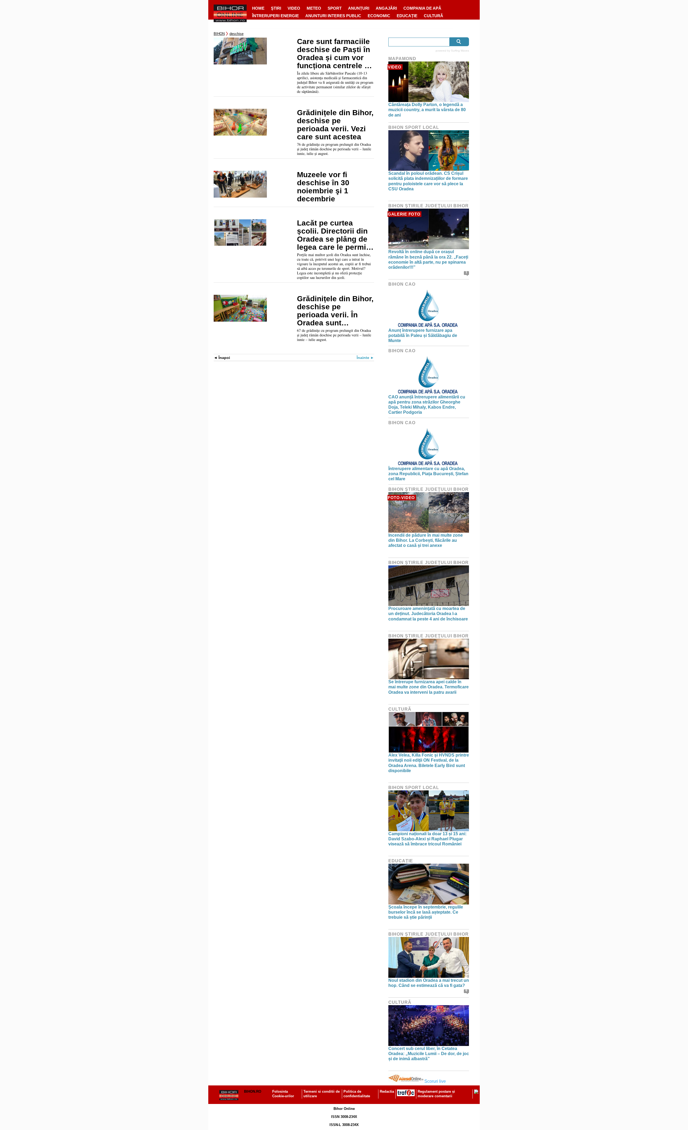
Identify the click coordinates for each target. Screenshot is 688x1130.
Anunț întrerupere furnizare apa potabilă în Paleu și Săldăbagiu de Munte (422, 335)
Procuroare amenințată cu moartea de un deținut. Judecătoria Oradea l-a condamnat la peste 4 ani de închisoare (428, 613)
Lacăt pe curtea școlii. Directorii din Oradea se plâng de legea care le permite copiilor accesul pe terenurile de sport (335, 235)
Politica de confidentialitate (356, 1093)
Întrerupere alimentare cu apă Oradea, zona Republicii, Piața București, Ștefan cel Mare (428, 473)
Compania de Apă (422, 8)
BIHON (219, 34)
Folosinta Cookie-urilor (283, 1093)
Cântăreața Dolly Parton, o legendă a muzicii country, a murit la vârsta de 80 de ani (427, 109)
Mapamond (402, 58)
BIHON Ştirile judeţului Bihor (428, 206)
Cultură (433, 15)
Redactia (387, 1091)
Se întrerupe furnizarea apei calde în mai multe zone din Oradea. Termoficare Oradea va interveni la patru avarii (428, 687)
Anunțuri (358, 8)
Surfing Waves (460, 50)
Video (294, 8)
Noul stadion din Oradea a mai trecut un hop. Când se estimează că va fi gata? (428, 983)
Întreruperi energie (275, 15)
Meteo (314, 8)
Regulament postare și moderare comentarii (436, 1093)
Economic (379, 15)
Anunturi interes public (333, 15)
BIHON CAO (401, 284)
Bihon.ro (252, 1091)
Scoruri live (435, 1081)
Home (258, 8)
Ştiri (276, 8)
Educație (407, 15)
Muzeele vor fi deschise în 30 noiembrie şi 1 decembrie (323, 187)
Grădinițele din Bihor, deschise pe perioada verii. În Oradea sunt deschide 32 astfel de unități (335, 311)
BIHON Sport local (413, 127)
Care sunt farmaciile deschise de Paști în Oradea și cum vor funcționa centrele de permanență (335, 54)
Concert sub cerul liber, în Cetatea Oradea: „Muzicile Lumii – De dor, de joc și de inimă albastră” (428, 1053)
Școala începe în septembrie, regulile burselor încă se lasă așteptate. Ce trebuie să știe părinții (425, 912)
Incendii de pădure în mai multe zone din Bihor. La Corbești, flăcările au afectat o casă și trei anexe (425, 540)
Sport (335, 8)
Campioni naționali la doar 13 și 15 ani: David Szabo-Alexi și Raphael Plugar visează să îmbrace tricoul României (427, 838)
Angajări (386, 8)
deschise (236, 34)
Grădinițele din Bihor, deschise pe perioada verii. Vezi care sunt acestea (335, 125)
